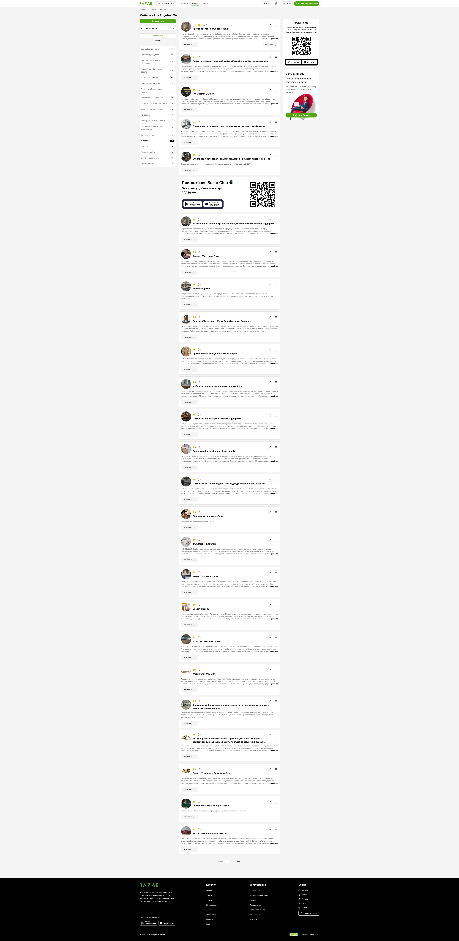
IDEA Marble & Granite (204, 543)
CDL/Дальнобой (212, 905)
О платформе (255, 891)
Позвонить (269, 45)
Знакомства (211, 915)
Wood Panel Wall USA (204, 673)
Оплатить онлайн (310, 913)
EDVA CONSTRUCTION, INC (207, 641)
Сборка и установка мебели (208, 516)
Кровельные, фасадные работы (151, 70)
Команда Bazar (256, 915)
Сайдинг (144, 146)
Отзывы (158, 41)
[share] (270, 25)
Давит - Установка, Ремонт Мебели (212, 773)
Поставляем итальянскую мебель (211, 805)
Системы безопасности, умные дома (151, 128)
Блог (208, 924)
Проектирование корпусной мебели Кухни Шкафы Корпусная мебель (230, 61)
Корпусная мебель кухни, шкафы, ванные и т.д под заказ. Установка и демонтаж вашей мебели (231, 707)
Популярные (158, 36)
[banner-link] (229, 194)
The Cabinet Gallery (203, 93)
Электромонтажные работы (153, 120)
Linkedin (305, 907)
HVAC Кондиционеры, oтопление (150, 62)
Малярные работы (149, 77)
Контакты (253, 919)
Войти (266, 3)
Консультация (189, 45)
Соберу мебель (201, 608)
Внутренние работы (150, 158)
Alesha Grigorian (201, 288)
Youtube (305, 899)
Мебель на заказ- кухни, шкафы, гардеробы (217, 418)
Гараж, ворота (147, 163)
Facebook (305, 895)
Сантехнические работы (152, 97)
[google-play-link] (148, 923)
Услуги (195, 3)
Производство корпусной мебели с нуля (215, 353)
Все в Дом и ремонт (150, 49)
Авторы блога (255, 905)
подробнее (273, 39)
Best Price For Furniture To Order (210, 833)
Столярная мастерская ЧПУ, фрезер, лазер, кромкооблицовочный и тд (231, 158)
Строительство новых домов (154, 103)
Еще (204, 3)
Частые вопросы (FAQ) (259, 895)
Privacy (304, 935)
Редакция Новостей (258, 910)
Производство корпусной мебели (211, 28)
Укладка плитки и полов (152, 109)
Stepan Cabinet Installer (206, 576)
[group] (158, 38)
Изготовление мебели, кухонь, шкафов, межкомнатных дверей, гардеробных (235, 223)
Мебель (144, 140)
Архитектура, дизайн (150, 54)
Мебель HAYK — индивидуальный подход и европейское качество (229, 483)
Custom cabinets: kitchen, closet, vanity (214, 451)
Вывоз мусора (147, 135)
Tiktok (304, 903)
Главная (143, 9)
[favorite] (276, 25)
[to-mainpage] (149, 885)
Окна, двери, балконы (150, 83)
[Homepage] (146, 3)
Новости (209, 919)
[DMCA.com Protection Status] (294, 934)
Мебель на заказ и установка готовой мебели (218, 386)
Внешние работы (148, 152)
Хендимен (145, 115)
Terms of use (314, 935)
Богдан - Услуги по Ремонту (208, 256)
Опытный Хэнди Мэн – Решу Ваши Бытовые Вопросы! (222, 321)
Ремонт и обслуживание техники (152, 90)
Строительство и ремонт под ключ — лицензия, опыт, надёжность (229, 126)
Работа (184, 3)
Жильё (209, 895)
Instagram (305, 890)
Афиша (209, 910)
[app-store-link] (167, 923)
